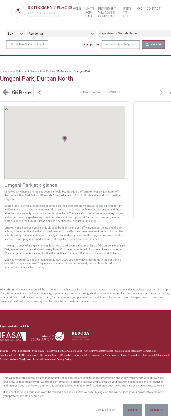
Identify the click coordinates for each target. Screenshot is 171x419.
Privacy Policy (64, 359)
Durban (76, 209)
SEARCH (156, 44)
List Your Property (110, 355)
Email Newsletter (130, 355)
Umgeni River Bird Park (22, 195)
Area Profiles (47, 71)
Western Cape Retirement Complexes (135, 351)
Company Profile (34, 355)
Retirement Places (27, 71)
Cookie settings (105, 409)
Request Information (44, 359)
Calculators (161, 355)
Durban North (83, 195)
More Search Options (123, 44)
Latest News (147, 355)
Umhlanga (90, 221)
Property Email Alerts (72, 355)
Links (28, 359)
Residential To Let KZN (12, 355)
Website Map (17, 359)
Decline (132, 409)
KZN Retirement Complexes (98, 351)
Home (13, 351)
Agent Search (52, 355)
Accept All (156, 409)
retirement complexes (33, 205)
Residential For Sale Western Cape (64, 351)
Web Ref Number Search (30, 44)
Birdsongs (98, 205)
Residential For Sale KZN (31, 351)
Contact (4, 359)
